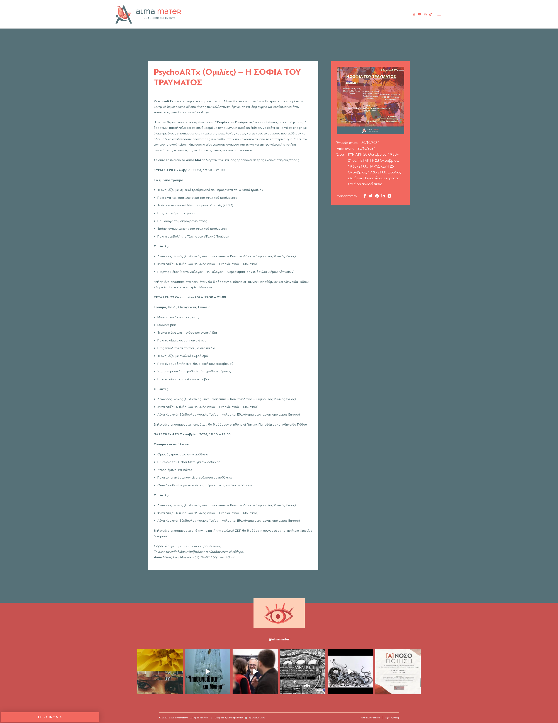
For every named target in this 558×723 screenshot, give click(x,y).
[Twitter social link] (370, 196)
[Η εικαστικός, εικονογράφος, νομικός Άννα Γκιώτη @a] (302, 671)
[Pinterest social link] (377, 196)
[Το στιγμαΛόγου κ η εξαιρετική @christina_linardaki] (398, 671)
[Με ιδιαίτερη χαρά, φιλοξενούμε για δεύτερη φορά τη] (350, 671)
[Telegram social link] (389, 196)
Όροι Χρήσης (392, 717)
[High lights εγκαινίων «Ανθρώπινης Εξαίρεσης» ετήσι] (255, 671)
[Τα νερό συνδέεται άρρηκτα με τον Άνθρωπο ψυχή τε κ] (207, 671)
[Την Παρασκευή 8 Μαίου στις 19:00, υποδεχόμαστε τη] (160, 671)
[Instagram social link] (414, 14)
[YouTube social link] (420, 14)
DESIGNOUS (258, 717)
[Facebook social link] (409, 14)
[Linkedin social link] (425, 14)
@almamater (279, 639)
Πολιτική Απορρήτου (369, 717)
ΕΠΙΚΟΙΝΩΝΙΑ (50, 717)
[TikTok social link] (430, 14)
